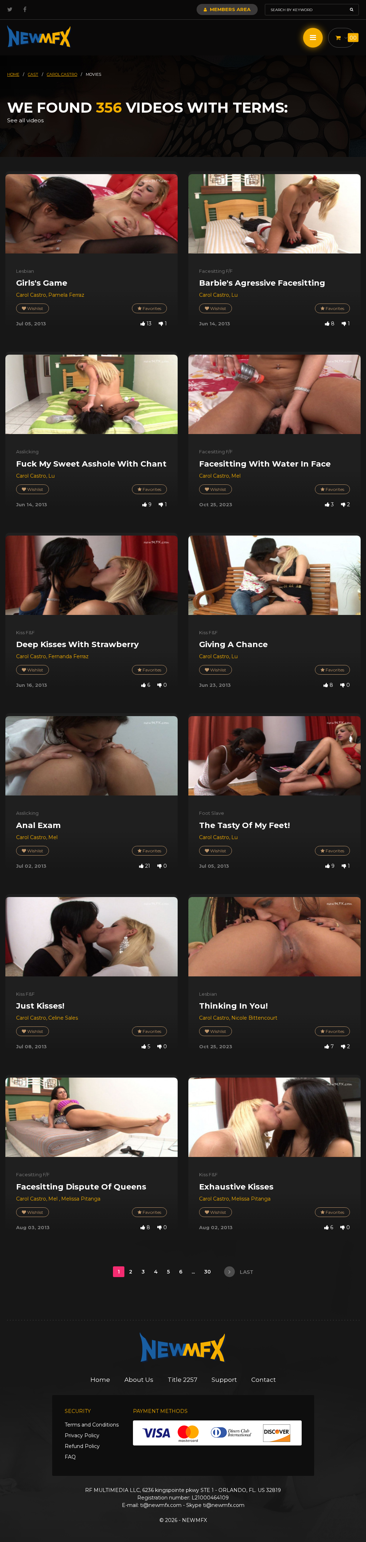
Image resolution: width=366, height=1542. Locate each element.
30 (208, 1271)
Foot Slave (211, 813)
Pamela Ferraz (66, 295)
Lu (234, 295)
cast (33, 74)
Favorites (151, 308)
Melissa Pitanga (80, 1199)
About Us (138, 1379)
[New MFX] (39, 36)
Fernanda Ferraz (68, 656)
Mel (236, 476)
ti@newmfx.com (161, 1505)
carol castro (62, 74)
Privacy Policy (82, 1435)
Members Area (229, 9)
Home (100, 1379)
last (245, 1272)
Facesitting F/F (216, 271)
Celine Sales (63, 1018)
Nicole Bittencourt (254, 1018)
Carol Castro (31, 295)
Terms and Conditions (92, 1425)
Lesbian (25, 271)
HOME (13, 74)
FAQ (70, 1457)
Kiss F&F (25, 632)
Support (224, 1379)
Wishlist (34, 308)
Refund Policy (82, 1446)
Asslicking (27, 451)
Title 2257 (182, 1379)
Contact (263, 1379)
